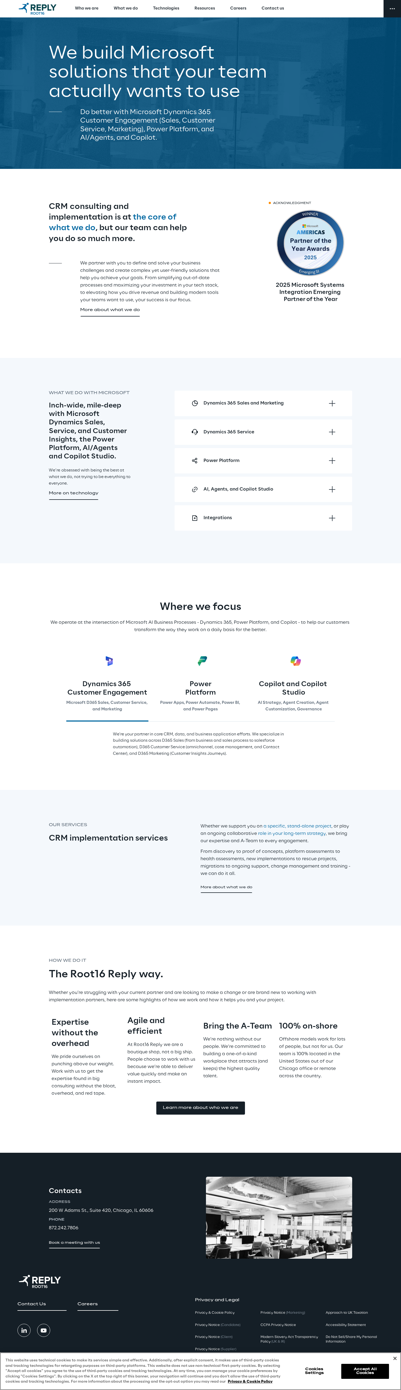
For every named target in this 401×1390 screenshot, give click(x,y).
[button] (110, 310)
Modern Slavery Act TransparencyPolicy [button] (289, 1339)
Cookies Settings (314, 1371)
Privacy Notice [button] (217, 1325)
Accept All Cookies (365, 1371)
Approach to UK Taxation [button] (347, 1313)
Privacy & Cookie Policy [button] (215, 1313)
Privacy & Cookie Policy (250, 1382)
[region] (200, 1371)
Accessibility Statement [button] (346, 1325)
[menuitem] (86, 8)
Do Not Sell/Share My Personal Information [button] (351, 1339)
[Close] (395, 1358)
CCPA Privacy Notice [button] (278, 1325)
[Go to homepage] (37, 8)
